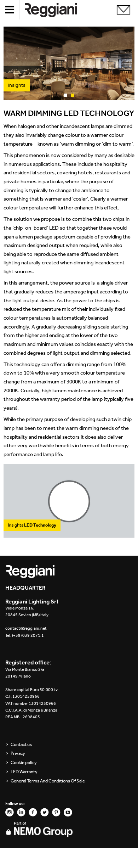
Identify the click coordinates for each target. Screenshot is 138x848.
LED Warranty (24, 772)
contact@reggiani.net (26, 628)
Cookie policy (24, 762)
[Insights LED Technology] (69, 534)
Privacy (18, 753)
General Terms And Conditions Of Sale (48, 781)
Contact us (21, 744)
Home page (56, 9)
